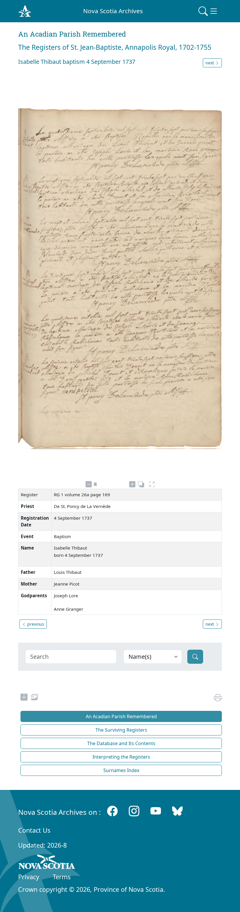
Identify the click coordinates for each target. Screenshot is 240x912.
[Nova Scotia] (47, 863)
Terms (62, 876)
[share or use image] (34, 698)
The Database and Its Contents (121, 743)
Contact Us (34, 830)
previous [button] (35, 624)
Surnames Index (121, 770)
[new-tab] (24, 698)
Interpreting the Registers (121, 757)
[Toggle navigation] (208, 11)
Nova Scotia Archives (113, 11)
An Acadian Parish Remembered (121, 716)
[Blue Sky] (177, 811)
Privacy (28, 876)
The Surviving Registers (121, 730)
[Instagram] (134, 811)
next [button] (210, 63)
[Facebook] (112, 811)
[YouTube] (156, 811)
